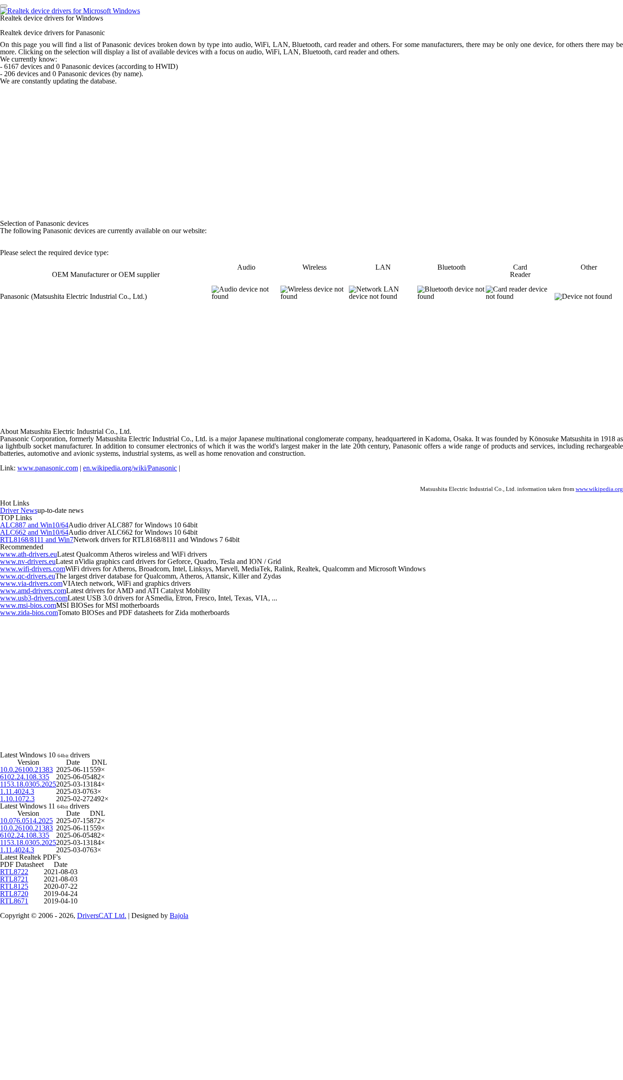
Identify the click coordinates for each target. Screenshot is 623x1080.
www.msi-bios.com (28, 605)
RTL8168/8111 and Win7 (36, 539)
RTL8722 (14, 872)
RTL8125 (14, 886)
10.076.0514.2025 (26, 820)
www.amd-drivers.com (33, 591)
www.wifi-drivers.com (32, 569)
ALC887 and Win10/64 (34, 525)
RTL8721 (14, 879)
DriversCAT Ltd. (101, 915)
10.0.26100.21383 (26, 769)
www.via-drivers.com (31, 583)
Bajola (179, 915)
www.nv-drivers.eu (28, 561)
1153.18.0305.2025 (28, 784)
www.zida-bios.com (29, 612)
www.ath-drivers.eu (28, 554)
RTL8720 (14, 893)
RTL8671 (14, 901)
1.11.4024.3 (17, 791)
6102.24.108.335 (24, 777)
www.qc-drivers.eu (27, 576)
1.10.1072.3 (17, 799)
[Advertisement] (273, 149)
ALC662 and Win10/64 (34, 532)
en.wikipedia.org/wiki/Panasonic (130, 468)
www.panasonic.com (47, 468)
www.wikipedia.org (599, 489)
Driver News (18, 510)
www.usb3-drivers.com (33, 598)
